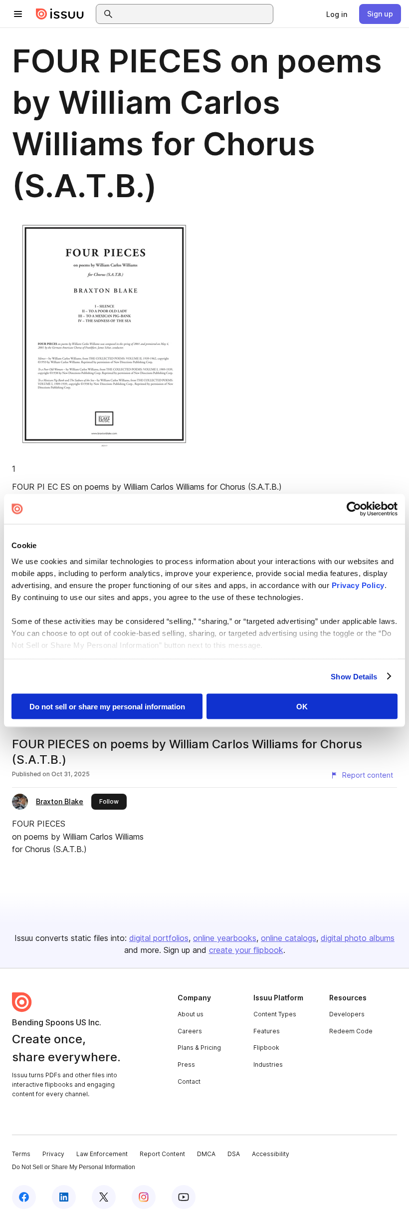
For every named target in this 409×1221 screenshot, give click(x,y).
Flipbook (266, 1047)
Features (266, 1031)
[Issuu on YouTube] (184, 1197)
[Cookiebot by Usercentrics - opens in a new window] (354, 509)
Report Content (162, 1154)
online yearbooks (224, 938)
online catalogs (288, 938)
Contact (189, 1081)
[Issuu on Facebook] (24, 1197)
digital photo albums (358, 938)
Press (186, 1064)
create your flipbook (246, 950)
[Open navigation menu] (18, 14)
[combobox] (193, 13)
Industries (268, 1064)
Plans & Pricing (199, 1047)
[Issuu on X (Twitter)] (104, 1197)
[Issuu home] (60, 13)
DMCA (206, 1154)
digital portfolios (159, 938)
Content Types (274, 1014)
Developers (347, 1014)
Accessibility (270, 1154)
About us (191, 1014)
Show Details (354, 676)
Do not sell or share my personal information (107, 706)
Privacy (53, 1154)
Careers (190, 1031)
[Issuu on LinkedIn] (64, 1197)
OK (302, 706)
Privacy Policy (358, 585)
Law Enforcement (102, 1154)
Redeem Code (351, 1031)
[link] (336, 14)
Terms (21, 1154)
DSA (233, 1154)
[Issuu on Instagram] (144, 1197)
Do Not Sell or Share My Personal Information (73, 1167)
